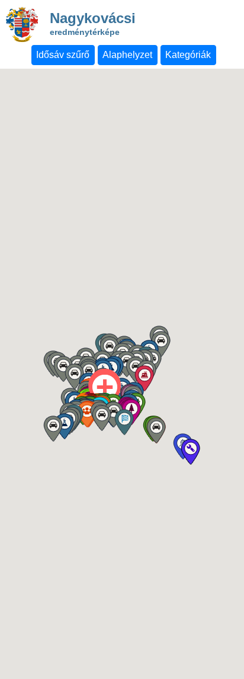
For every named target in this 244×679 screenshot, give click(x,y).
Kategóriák (188, 55)
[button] (124, 422)
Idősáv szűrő (62, 55)
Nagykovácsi (93, 24)
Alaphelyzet (127, 55)
